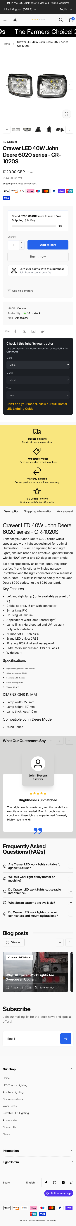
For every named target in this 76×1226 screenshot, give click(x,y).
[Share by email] (33, 331)
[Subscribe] (65, 1038)
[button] (5, 20)
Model (9, 373)
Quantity (12, 237)
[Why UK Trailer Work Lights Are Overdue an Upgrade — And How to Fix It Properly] (35, 972)
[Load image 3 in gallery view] (38, 129)
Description (11, 511)
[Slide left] (7, 85)
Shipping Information (38, 511)
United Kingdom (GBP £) (17, 9)
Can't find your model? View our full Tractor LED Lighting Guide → (36, 406)
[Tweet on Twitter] (24, 331)
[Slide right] (69, 85)
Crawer (10, 142)
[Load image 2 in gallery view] (27, 129)
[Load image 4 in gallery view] (49, 129)
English (64, 9)
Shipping (7, 183)
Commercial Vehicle (19, 957)
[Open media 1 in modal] (38, 85)
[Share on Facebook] (15, 331)
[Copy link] (43, 331)
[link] (38, 3)
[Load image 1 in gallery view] (16, 129)
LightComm (33, 1220)
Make (9, 357)
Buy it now (38, 256)
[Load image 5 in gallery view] (60, 129)
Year (8, 388)
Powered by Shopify (47, 1220)
